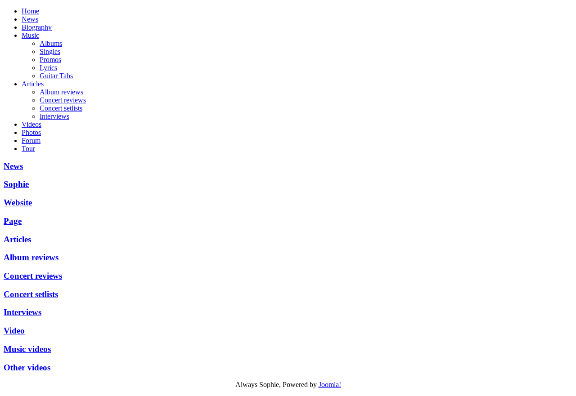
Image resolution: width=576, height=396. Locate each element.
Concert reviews (33, 275)
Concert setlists (31, 294)
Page (13, 221)
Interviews (22, 312)
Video (14, 330)
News (13, 166)
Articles (17, 239)
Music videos (27, 349)
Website (18, 202)
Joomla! (330, 384)
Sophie (16, 184)
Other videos (27, 367)
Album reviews (31, 257)
